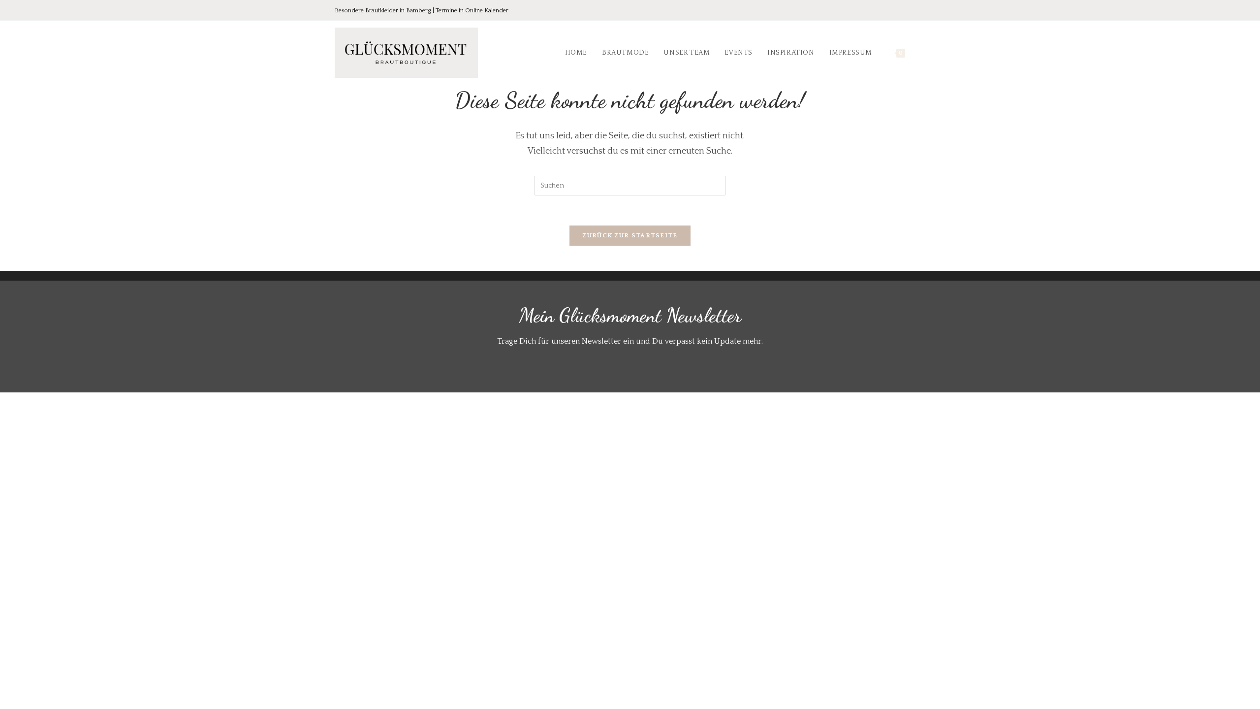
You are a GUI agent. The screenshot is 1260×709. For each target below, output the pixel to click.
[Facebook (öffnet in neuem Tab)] (880, 11)
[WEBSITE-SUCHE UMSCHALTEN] (923, 53)
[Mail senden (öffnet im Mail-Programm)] (919, 11)
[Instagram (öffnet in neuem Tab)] (907, 11)
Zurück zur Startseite (629, 235)
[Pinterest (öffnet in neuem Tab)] (894, 11)
